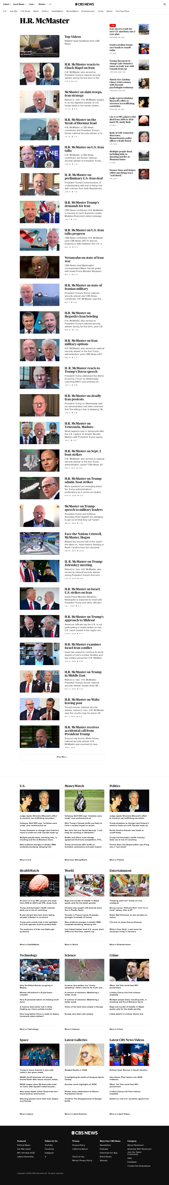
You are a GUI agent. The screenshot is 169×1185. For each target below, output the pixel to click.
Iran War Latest (24, 1149)
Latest (6, 4)
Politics (45, 11)
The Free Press (122, 11)
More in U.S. (25, 860)
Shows (42, 4)
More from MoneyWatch (76, 860)
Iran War (13, 11)
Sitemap (103, 1160)
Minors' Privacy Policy (82, 1160)
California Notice (80, 1149)
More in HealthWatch (29, 944)
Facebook (49, 1149)
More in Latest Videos (120, 1114)
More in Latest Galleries (76, 1114)
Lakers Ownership (25, 1157)
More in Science (72, 1029)
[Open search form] (164, 4)
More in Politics (117, 860)
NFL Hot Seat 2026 (26, 1153)
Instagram (49, 1153)
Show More (61, 757)
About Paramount (135, 1145)
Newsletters (105, 1145)
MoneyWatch (72, 11)
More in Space (26, 1114)
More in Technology (29, 1029)
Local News (19, 4)
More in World (71, 944)
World (36, 11)
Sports (109, 11)
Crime (100, 11)
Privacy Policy (78, 1145)
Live (31, 4)
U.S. (5, 11)
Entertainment (88, 11)
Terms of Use (78, 1157)
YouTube (49, 1145)
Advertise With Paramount (139, 1149)
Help (129, 1158)
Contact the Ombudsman (139, 1166)
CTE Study (25, 11)
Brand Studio (106, 1157)
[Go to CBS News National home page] (84, 4)
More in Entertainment (120, 944)
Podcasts (104, 1149)
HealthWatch (57, 11)
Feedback (132, 1162)
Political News (23, 1145)
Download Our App (109, 1153)
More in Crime (116, 1029)
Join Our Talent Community (134, 1153)
